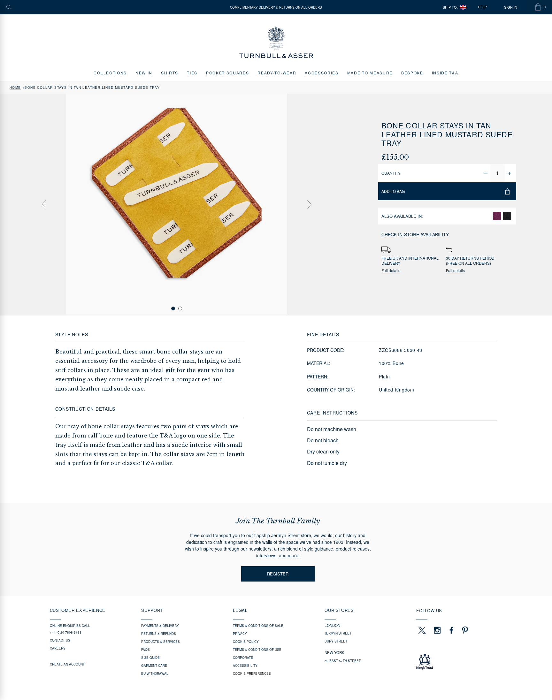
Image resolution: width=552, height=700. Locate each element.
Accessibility (245, 665)
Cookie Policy (246, 641)
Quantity (391, 173)
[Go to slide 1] (173, 308)
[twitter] (421, 630)
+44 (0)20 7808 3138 (65, 632)
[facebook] (451, 630)
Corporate (243, 657)
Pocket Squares (227, 72)
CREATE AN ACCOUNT (67, 664)
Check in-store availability (415, 234)
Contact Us (60, 640)
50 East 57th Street (343, 660)
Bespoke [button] (412, 72)
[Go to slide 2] (180, 308)
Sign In (510, 7)
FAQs (145, 649)
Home (15, 87)
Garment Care (154, 665)
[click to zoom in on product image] (176, 204)
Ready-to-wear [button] (276, 72)
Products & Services (160, 641)
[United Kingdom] (463, 7)
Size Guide (150, 657)
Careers (57, 648)
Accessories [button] (321, 72)
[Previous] (43, 204)
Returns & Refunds (158, 633)
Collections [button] (110, 72)
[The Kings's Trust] (459, 662)
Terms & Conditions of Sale (258, 625)
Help (482, 7)
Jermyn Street (338, 633)
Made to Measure (370, 72)
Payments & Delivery (160, 625)
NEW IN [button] (143, 72)
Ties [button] (192, 72)
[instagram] (437, 630)
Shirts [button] (169, 72)
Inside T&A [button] (445, 72)
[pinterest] (464, 630)
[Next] (309, 204)
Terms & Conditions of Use (257, 649)
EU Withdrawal (154, 673)
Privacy (240, 633)
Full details (390, 270)
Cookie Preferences (252, 673)
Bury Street (336, 641)
